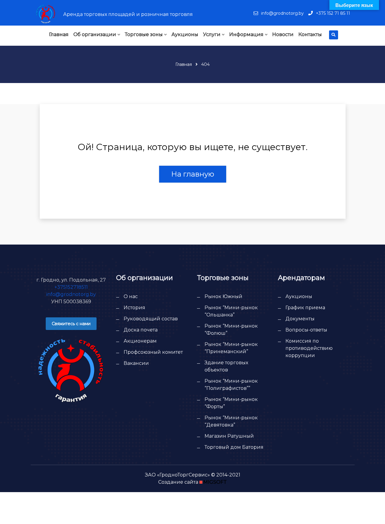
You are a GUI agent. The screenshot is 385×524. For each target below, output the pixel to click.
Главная (183, 64)
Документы (300, 319)
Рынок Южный (223, 296)
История (134, 307)
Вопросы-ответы (306, 330)
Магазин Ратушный (229, 436)
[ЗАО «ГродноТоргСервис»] (45, 14)
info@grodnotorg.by (282, 13)
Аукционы (298, 296)
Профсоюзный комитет (153, 352)
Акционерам (140, 341)
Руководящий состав (151, 319)
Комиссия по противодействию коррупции (309, 348)
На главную (192, 174)
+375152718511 (71, 287)
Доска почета (141, 330)
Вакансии (136, 363)
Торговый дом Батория (234, 447)
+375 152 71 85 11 (333, 13)
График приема (305, 307)
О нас (131, 296)
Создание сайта (178, 482)
